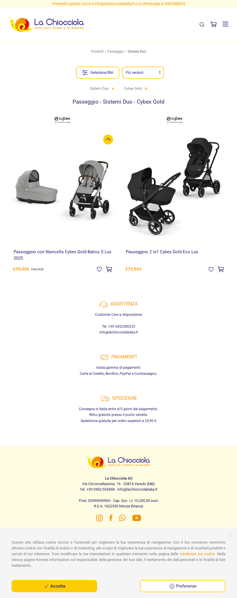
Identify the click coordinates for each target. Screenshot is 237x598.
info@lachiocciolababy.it (114, 3)
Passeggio (116, 51)
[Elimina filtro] (113, 89)
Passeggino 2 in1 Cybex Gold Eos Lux (162, 251)
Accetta (57, 586)
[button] (225, 24)
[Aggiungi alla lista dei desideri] (99, 269)
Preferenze (186, 586)
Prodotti (97, 51)
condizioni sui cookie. (198, 554)
